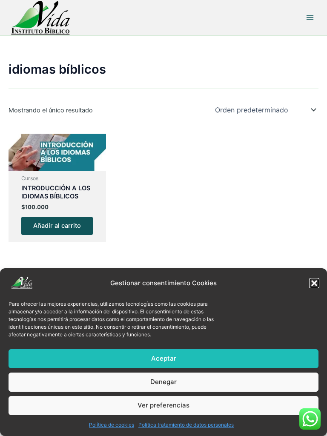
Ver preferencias (163, 405)
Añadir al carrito (57, 225)
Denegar (163, 382)
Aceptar (163, 358)
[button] (314, 283)
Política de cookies (111, 425)
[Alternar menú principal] (309, 17)
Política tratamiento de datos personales (186, 425)
